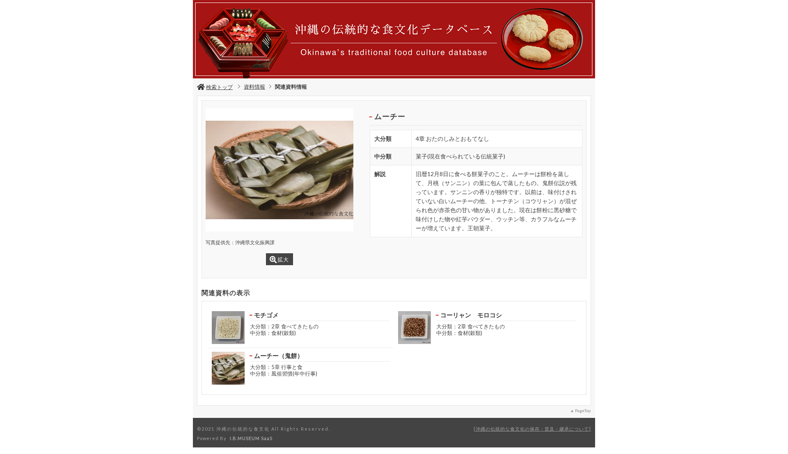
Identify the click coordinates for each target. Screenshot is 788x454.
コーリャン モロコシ (471, 315)
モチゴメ (266, 315)
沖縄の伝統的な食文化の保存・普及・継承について (532, 428)
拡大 (283, 259)
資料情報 (254, 86)
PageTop (583, 410)
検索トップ (219, 87)
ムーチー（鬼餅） (278, 355)
